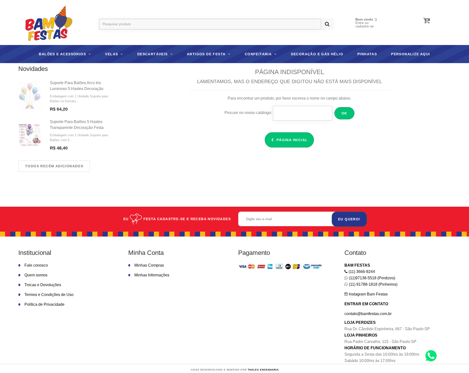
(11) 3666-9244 (361, 272)
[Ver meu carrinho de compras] (426, 20)
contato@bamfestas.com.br (368, 314)
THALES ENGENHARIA (263, 369)
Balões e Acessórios (62, 54)
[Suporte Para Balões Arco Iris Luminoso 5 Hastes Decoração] (29, 96)
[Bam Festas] (46, 24)
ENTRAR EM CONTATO (366, 304)
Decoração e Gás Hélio (317, 54)
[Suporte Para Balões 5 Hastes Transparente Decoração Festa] (29, 135)
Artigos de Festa (206, 54)
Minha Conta (146, 252)
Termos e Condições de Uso (49, 295)
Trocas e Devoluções (42, 285)
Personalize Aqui (410, 54)
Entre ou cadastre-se (364, 24)
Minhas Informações (151, 275)
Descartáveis (152, 54)
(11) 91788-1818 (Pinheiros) (372, 284)
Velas (111, 54)
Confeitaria (258, 54)
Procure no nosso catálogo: (248, 113)
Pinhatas (367, 54)
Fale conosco (36, 265)
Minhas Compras (149, 265)
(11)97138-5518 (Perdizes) (371, 278)
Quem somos (35, 275)
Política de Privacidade (44, 304)
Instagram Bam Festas (368, 294)
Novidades (33, 68)
